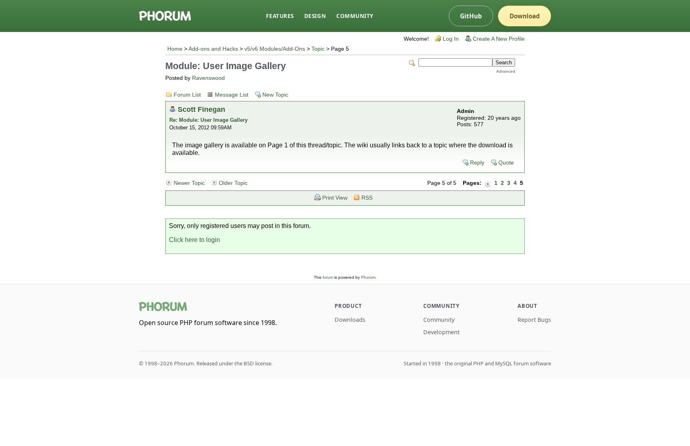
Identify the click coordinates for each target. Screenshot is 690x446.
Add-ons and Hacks (213, 49)
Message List (231, 95)
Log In (451, 39)
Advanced (505, 71)
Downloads (350, 319)
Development (441, 332)
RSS (367, 198)
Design (315, 16)
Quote (506, 163)
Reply (477, 163)
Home (174, 49)
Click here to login (194, 239)
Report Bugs (534, 319)
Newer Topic (189, 183)
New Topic (275, 95)
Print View (334, 198)
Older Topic (233, 183)
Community (354, 16)
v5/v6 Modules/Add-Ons (274, 49)
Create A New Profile (499, 39)
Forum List (187, 95)
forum (328, 277)
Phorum (368, 277)
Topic (318, 49)
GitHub (471, 16)
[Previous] (488, 183)
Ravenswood (208, 78)
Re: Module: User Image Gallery (208, 120)
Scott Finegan (201, 109)
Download (525, 16)
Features (279, 16)
